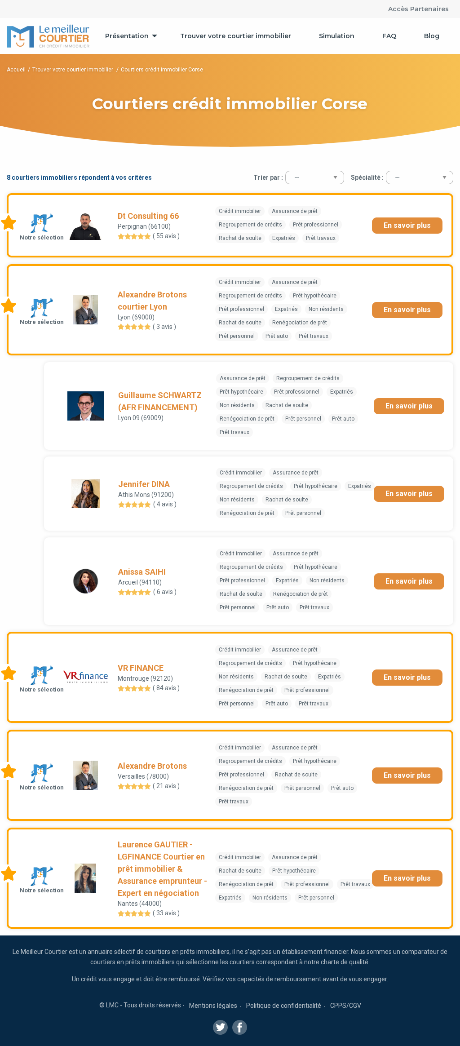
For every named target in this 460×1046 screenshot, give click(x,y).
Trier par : (268, 177)
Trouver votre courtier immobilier (235, 36)
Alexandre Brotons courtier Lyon (152, 300)
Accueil (16, 69)
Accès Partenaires (418, 9)
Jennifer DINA (144, 484)
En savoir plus (407, 225)
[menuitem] (128, 36)
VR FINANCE (141, 668)
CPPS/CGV (345, 1005)
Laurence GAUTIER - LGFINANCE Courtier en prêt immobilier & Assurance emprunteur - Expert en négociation (162, 869)
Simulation (336, 36)
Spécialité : (367, 177)
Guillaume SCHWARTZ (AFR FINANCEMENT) (160, 401)
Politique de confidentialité (283, 1005)
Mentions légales (213, 1005)
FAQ (389, 36)
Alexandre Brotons (152, 766)
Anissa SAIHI (142, 571)
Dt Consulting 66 (148, 216)
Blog (431, 36)
